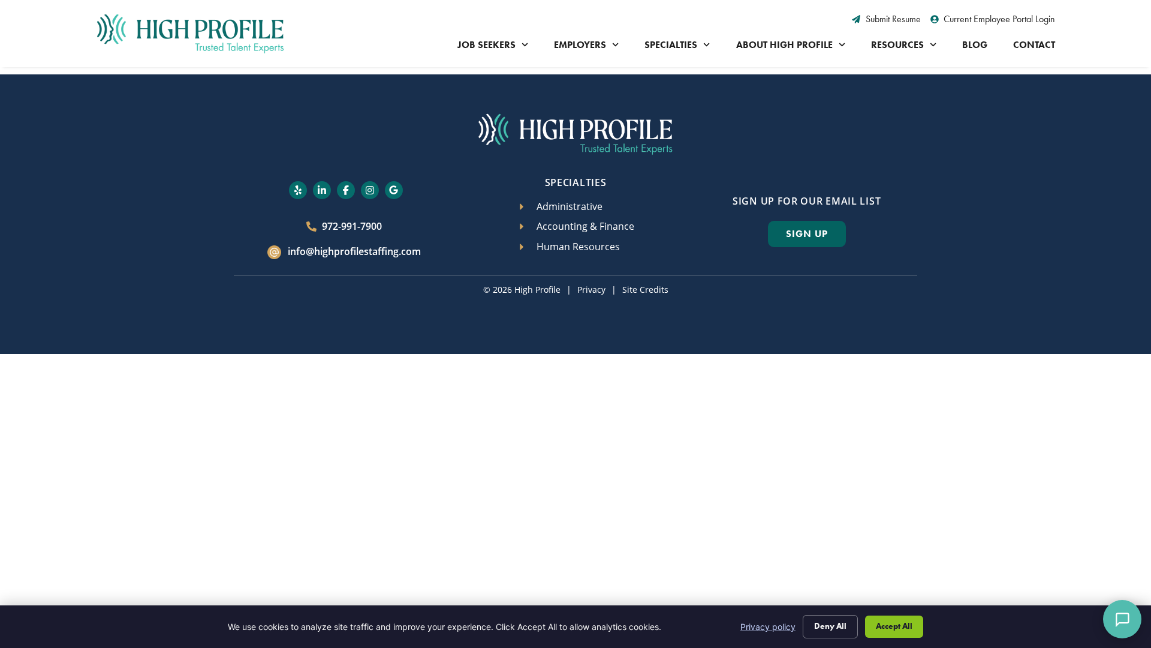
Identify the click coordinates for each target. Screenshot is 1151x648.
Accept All (894, 626)
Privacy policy (768, 627)
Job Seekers (486, 44)
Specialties (670, 44)
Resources (897, 44)
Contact (1034, 44)
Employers (580, 44)
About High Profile (784, 44)
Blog (974, 44)
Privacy (591, 289)
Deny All (830, 626)
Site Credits (645, 289)
